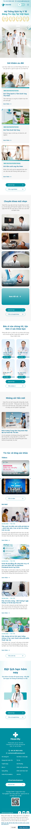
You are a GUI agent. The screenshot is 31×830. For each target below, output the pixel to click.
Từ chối (13, 827)
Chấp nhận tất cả (23, 827)
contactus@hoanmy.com (23, 1)
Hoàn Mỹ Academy (7, 774)
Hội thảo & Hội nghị (22, 756)
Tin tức (18, 760)
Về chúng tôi (5, 756)
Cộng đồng (5, 771)
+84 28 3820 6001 (9, 1)
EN (23, 4)
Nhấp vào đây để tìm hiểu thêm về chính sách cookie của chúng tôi (15, 823)
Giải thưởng (20, 764)
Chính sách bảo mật (22, 771)
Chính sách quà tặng (22, 767)
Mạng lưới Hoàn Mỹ (7, 760)
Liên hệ (19, 774)
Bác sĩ (3, 767)
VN (19, 4)
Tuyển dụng (5, 764)
